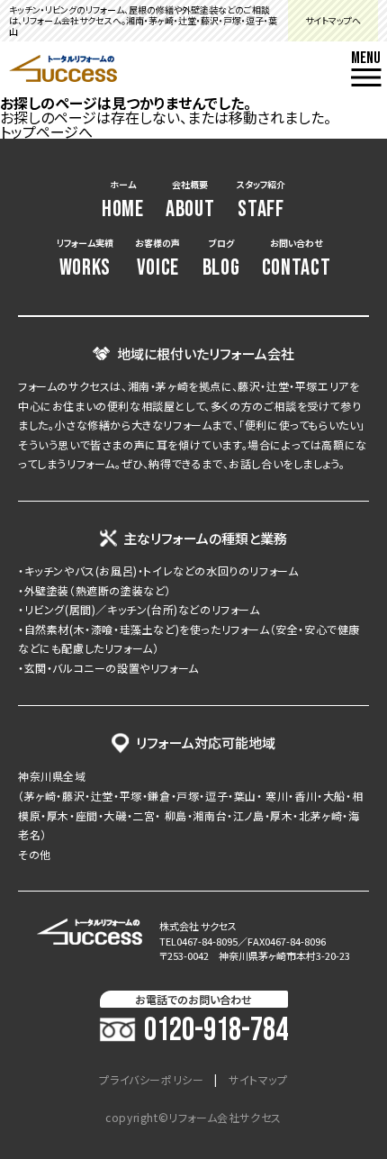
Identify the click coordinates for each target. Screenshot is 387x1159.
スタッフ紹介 (261, 200)
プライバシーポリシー (151, 1079)
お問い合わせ (296, 259)
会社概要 (190, 200)
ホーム (123, 200)
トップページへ (46, 131)
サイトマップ (258, 1079)
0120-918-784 (216, 1031)
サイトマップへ (333, 20)
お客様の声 (157, 259)
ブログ (221, 259)
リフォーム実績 (85, 259)
